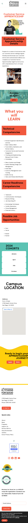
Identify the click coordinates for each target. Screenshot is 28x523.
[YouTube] (19, 458)
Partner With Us (6, 428)
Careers (4, 432)
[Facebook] (12, 458)
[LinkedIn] (15, 458)
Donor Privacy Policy (7, 434)
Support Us (5, 426)
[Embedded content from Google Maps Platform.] (14, 321)
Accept (4, 520)
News (3, 422)
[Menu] (25, 3)
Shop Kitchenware (7, 430)
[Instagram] (9, 458)
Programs (4, 424)
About (3, 420)
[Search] (2, 3)
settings (17, 517)
